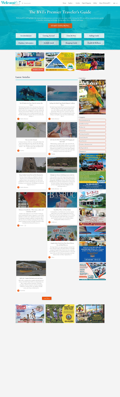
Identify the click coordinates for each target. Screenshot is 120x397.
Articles (78, 3)
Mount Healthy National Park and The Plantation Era (31, 175)
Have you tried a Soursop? (31, 140)
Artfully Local (83, 123)
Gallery (95, 3)
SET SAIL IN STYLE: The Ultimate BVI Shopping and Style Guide (62, 140)
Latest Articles (23, 77)
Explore (70, 3)
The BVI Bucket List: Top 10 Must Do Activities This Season (31, 104)
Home (64, 3)
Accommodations (84, 120)
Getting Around (84, 134)
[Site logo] (11, 3)
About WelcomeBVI (104, 3)
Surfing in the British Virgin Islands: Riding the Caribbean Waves (62, 104)
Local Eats (82, 141)
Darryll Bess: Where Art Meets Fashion (62, 210)
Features (82, 130)
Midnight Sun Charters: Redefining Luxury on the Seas (62, 175)
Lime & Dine (83, 137)
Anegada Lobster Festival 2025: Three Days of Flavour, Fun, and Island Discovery (62, 244)
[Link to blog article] (31, 93)
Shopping (82, 151)
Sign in (116, 3)
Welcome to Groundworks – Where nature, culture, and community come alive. (31, 210)
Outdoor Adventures (85, 144)
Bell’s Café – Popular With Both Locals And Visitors (31, 278)
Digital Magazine (86, 3)
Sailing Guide (83, 148)
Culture (81, 127)
